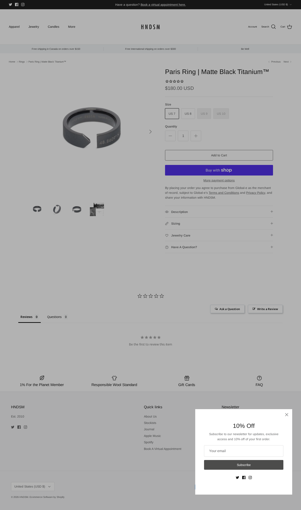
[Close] (287, 414)
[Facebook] (243, 477)
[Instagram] (250, 477)
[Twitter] (237, 477)
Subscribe (244, 465)
